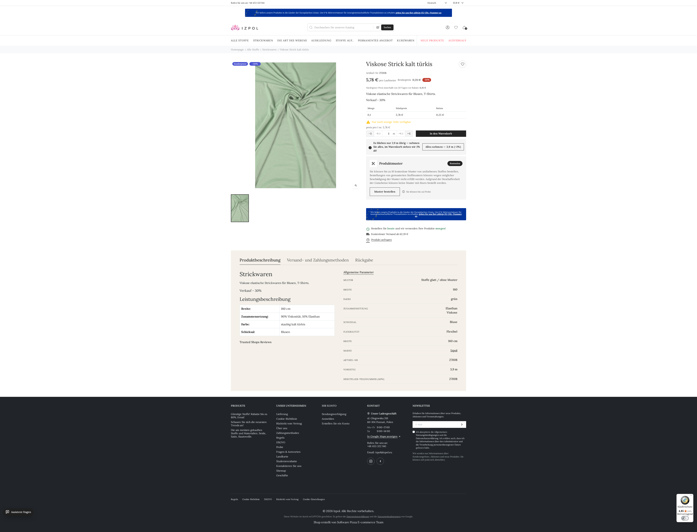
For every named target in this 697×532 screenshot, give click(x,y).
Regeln (280, 437)
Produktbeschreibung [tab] (260, 260)
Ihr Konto (329, 405)
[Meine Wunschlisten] (456, 27)
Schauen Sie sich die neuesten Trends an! (249, 423)
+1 (409, 133)
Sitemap (281, 470)
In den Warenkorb (441, 133)
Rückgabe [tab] (364, 260)
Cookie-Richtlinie (286, 418)
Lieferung (282, 414)
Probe (279, 447)
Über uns (281, 428)
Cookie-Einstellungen (314, 499)
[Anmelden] (448, 27)
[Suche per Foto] (378, 27)
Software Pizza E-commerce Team (360, 522)
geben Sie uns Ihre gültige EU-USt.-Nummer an (418, 12)
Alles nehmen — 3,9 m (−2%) (443, 146)
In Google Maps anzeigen (382, 436)
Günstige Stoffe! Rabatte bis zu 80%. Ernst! (249, 415)
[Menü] (691, 496)
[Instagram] (370, 461)
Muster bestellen (384, 191)
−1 (370, 133)
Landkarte (282, 456)
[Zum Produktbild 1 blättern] (240, 208)
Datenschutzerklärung (427, 438)
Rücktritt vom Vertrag (289, 423)
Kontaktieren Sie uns (288, 466)
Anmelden (328, 418)
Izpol (454, 350)
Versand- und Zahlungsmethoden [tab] (318, 260)
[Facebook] (380, 461)
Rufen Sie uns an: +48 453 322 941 (247, 2)
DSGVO (280, 442)
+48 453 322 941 (376, 446)
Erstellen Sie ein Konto (335, 423)
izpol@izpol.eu (383, 452)
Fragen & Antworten (288, 451)
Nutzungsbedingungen (427, 435)
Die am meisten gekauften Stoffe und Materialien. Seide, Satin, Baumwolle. (248, 433)
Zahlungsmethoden (287, 433)
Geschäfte (282, 475)
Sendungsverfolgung (334, 414)
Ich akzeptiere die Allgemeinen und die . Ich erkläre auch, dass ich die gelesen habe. (440, 440)
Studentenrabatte (286, 461)
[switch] (685, 518)
